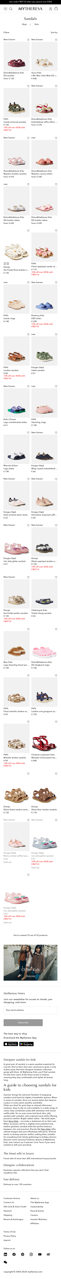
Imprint (7, 1240)
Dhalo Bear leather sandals (44, 810)
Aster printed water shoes (16, 515)
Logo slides (9, 469)
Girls (37, 24)
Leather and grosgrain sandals (45, 712)
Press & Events (37, 1211)
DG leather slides (12, 220)
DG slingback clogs (40, 665)
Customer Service (12, 1198)
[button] (28, 40)
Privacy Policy (10, 1236)
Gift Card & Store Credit (15, 1207)
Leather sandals (11, 370)
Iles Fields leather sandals (16, 613)
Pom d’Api (46, 1129)
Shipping (8, 1215)
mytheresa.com (35, 1272)
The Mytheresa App (39, 1203)
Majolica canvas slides (41, 174)
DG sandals (9, 76)
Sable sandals (38, 370)
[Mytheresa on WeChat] (5, 1262)
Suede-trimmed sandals (15, 122)
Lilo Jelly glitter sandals (15, 561)
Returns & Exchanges (13, 1219)
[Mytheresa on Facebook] (14, 1254)
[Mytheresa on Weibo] (48, 1254)
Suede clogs (9, 319)
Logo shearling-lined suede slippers (20, 665)
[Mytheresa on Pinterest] (23, 1254)
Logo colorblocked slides (15, 422)
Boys (24, 24)
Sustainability (36, 1207)
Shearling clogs (38, 422)
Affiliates (34, 1224)
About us (34, 1198)
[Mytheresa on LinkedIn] (5, 1254)
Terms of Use (10, 1232)
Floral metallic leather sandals (18, 712)
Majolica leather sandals (15, 174)
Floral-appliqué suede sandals (45, 267)
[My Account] (50, 8)
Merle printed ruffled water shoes (19, 856)
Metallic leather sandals (15, 758)
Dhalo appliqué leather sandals (46, 561)
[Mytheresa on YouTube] (40, 1254)
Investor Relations (38, 1219)
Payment (8, 1211)
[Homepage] (30, 8)
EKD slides (36, 319)
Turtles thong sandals (41, 613)
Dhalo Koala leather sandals (17, 810)
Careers (34, 1215)
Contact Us (9, 1203)
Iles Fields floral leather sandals (18, 270)
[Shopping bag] (56, 8)
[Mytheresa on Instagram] (31, 1254)
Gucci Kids (13, 1121)
